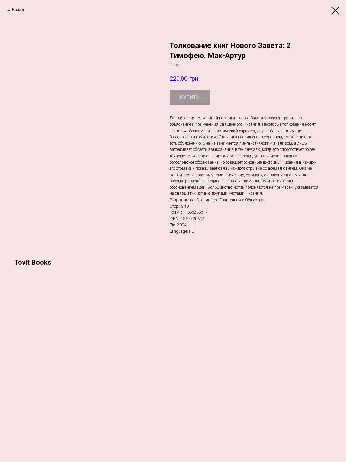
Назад (18, 9)
